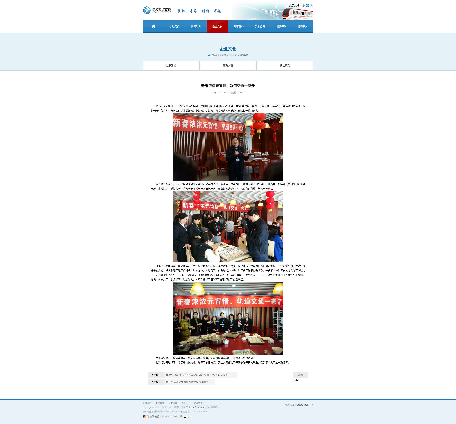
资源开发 (281, 26)
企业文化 (217, 26)
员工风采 (285, 65)
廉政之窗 (228, 65)
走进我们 (175, 26)
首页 (224, 55)
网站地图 (146, 403)
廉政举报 (160, 403)
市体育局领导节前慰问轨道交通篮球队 (187, 381)
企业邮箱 (173, 403)
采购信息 (260, 26)
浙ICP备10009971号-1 (199, 407)
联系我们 (186, 403)
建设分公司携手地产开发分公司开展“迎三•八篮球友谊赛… (198, 374)
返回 (300, 374)
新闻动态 (196, 26)
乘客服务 (239, 26)
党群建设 (171, 65)
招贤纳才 (303, 26)
